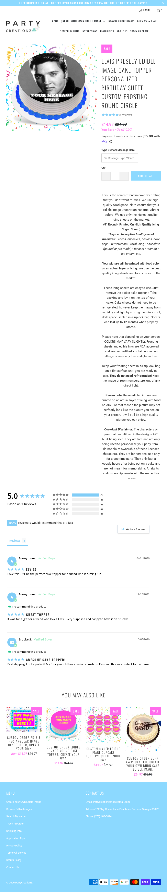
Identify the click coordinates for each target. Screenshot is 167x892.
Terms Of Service (16, 852)
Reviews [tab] (14, 540)
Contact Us (12, 867)
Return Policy (13, 860)
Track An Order (15, 823)
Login (146, 10)
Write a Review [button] (135, 529)
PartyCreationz (23, 882)
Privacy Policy (14, 845)
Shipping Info (14, 830)
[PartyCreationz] (23, 26)
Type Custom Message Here (118, 149)
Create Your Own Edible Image (23, 801)
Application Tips (15, 838)
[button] (83, 21)
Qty (103, 167)
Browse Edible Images (19, 809)
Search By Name (15, 816)
